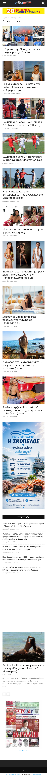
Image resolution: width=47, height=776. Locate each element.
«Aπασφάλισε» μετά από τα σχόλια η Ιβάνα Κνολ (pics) (23, 231)
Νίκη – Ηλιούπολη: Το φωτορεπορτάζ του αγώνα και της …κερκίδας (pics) (23, 194)
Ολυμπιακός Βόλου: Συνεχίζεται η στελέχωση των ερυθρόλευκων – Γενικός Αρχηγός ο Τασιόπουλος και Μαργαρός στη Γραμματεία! (23, 536)
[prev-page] (4, 694)
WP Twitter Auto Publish (13, 775)
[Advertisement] (23, 604)
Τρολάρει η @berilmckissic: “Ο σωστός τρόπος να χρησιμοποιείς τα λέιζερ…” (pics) (23, 410)
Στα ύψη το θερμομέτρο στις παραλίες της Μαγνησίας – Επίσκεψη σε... (19, 319)
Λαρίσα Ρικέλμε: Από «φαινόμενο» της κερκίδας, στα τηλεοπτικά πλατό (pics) (23, 668)
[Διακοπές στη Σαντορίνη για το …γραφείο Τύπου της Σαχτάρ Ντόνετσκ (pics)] (23, 345)
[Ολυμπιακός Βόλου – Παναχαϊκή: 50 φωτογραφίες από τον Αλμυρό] (23, 143)
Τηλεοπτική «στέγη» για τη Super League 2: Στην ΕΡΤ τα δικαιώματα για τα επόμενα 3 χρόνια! (22, 568)
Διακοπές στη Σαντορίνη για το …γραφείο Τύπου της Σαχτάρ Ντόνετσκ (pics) (22, 365)
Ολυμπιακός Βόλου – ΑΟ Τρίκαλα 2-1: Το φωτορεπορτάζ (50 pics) (22, 123)
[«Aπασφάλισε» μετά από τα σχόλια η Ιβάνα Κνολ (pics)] (23, 216)
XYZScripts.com (36, 775)
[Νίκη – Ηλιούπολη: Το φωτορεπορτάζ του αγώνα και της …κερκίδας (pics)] (23, 178)
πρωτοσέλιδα (23, 750)
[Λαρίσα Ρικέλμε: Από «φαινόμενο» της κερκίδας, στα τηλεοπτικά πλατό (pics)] (23, 647)
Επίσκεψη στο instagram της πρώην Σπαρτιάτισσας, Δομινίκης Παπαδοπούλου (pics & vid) (23, 274)
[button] (4, 3)
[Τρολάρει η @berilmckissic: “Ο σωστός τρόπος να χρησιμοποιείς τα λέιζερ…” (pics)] (23, 390)
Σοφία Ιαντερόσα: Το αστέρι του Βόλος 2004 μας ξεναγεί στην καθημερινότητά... (21, 87)
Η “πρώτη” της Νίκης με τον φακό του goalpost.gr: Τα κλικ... (22, 51)
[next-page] (8, 694)
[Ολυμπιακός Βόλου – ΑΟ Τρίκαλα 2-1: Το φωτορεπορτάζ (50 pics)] (23, 108)
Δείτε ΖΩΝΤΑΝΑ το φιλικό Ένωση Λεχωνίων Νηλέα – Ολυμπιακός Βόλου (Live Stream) (23, 525)
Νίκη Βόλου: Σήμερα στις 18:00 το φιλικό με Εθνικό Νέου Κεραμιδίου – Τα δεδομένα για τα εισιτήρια (23, 558)
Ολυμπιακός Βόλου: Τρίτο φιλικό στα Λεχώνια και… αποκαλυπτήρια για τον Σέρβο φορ (23, 548)
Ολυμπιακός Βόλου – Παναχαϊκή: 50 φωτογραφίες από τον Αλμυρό (22, 158)
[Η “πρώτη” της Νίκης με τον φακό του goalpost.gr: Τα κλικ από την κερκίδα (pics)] (23, 36)
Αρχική (5, 18)
